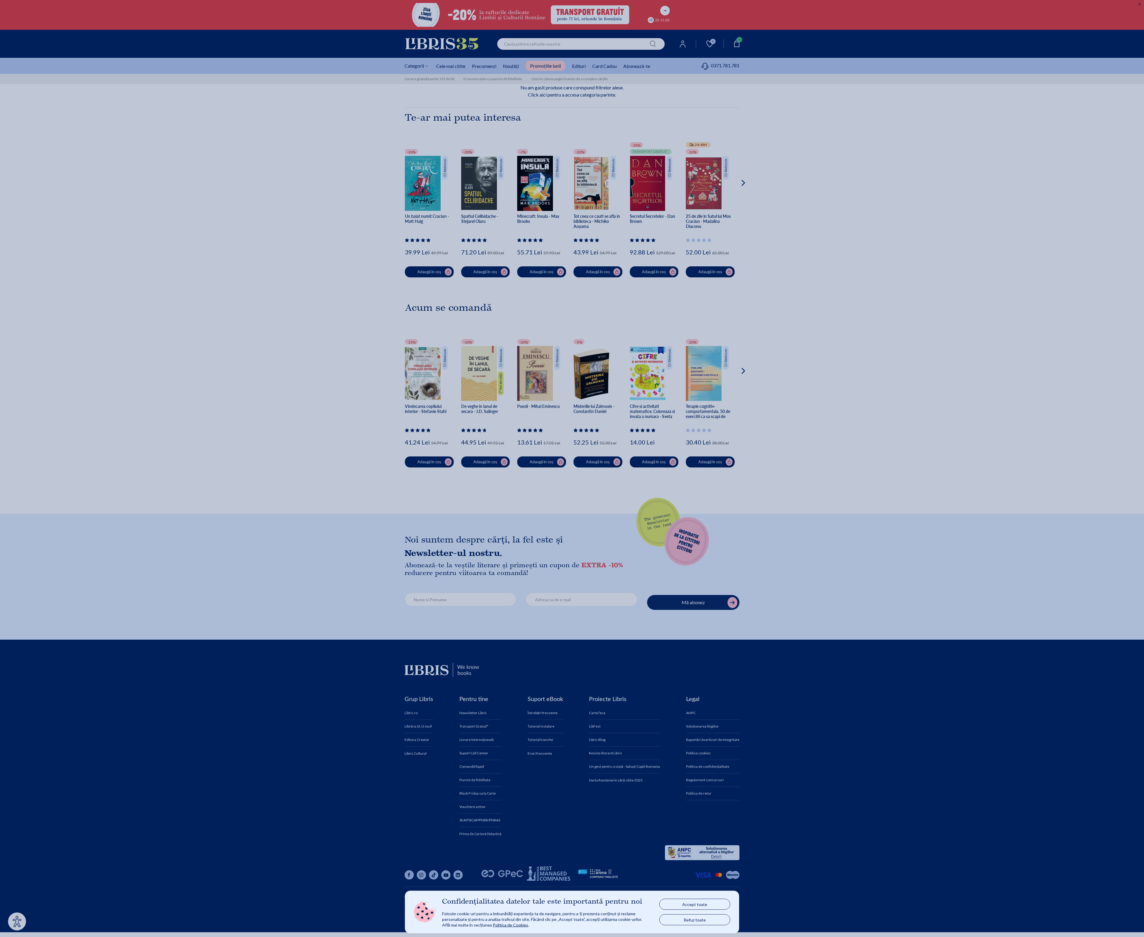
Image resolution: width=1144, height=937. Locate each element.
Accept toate (694, 904)
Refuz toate (695, 919)
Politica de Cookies (510, 924)
